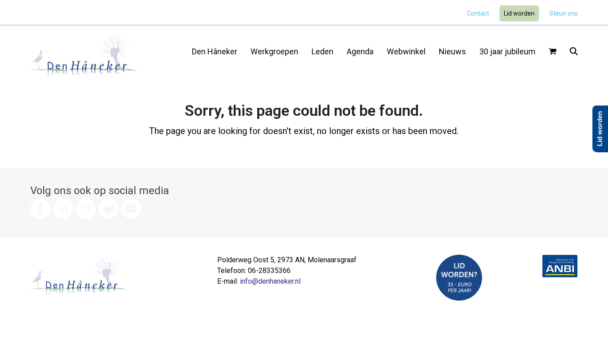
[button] (552, 52)
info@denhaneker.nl (270, 281)
